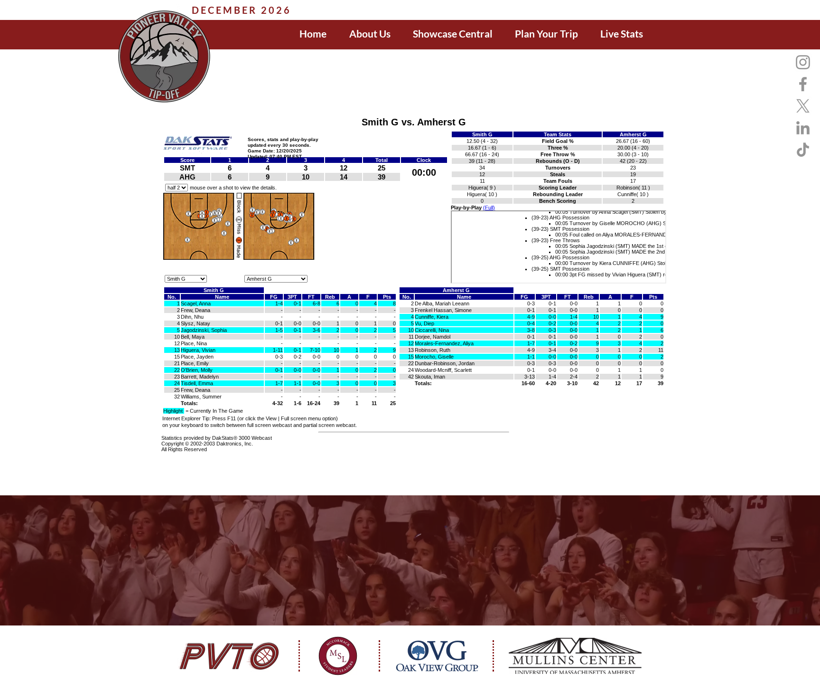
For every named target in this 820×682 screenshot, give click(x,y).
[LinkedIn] (802, 127)
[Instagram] (802, 62)
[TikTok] (802, 149)
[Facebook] (802, 84)
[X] (802, 105)
